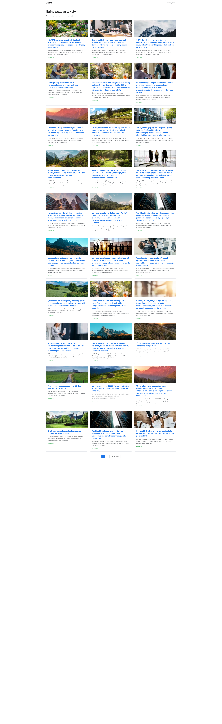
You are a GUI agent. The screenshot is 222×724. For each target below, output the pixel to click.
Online (49, 2)
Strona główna (171, 3)
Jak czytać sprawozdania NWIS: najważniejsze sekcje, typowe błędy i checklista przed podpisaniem (63, 85)
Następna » (115, 457)
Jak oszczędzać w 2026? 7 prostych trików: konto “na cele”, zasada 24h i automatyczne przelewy (110, 388)
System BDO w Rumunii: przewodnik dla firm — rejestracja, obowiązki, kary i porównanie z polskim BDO (155, 433)
